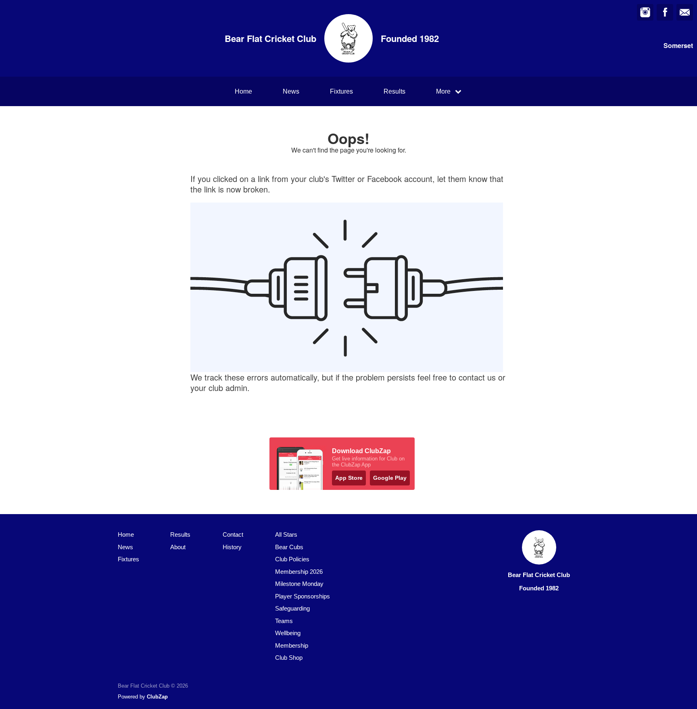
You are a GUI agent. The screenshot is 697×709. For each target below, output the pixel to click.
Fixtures (341, 91)
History (232, 547)
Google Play (390, 478)
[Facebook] (665, 12)
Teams (284, 620)
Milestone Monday (299, 583)
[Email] (684, 12)
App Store (349, 478)
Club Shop (289, 657)
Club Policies (292, 559)
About (178, 547)
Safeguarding (292, 608)
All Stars (286, 534)
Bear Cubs (289, 547)
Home (243, 91)
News (291, 91)
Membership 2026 (299, 571)
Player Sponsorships (302, 596)
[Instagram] (645, 12)
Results (394, 91)
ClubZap (157, 697)
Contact (233, 534)
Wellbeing (288, 633)
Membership (291, 645)
